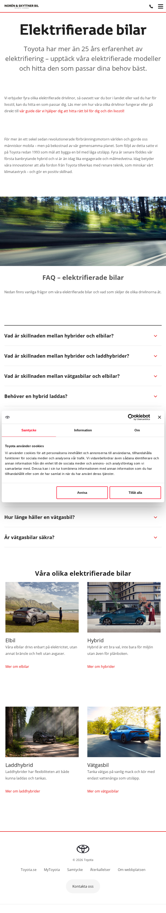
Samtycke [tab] (28, 430)
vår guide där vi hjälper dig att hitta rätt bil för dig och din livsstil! (71, 111)
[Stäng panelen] (159, 417)
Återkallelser (100, 869)
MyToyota (52, 869)
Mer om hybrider (101, 666)
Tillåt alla (135, 492)
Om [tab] (137, 430)
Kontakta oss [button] (83, 886)
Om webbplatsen (131, 869)
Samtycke (75, 869)
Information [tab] (83, 430)
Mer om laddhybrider (22, 791)
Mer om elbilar (17, 666)
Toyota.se (29, 869)
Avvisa (82, 492)
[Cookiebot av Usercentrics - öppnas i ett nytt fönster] (131, 417)
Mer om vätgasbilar (103, 791)
